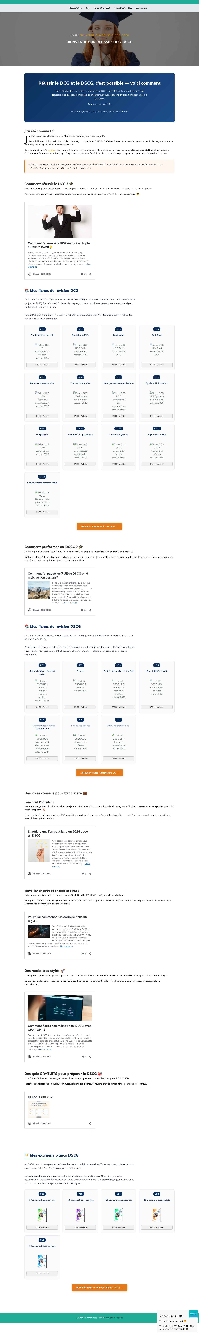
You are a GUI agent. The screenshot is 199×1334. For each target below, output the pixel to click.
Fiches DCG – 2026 (101, 8)
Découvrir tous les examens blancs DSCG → (99, 1287)
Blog (87, 8)
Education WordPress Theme (99, 1317)
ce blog (51, 150)
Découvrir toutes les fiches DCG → (99, 526)
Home (74, 35)
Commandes (141, 8)
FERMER (193, 1314)
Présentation (76, 8)
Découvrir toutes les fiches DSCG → (99, 772)
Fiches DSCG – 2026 (123, 8)
